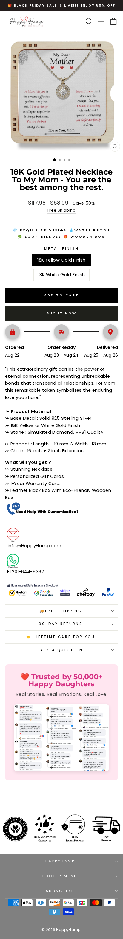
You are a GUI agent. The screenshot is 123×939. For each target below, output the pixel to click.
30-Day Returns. (61, 623)
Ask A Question (61, 650)
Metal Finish (61, 248)
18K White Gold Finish (61, 275)
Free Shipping (61, 210)
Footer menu (60, 876)
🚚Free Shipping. (61, 611)
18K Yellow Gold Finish (61, 260)
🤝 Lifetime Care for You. (61, 637)
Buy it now (62, 313)
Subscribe (60, 891)
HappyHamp (60, 861)
